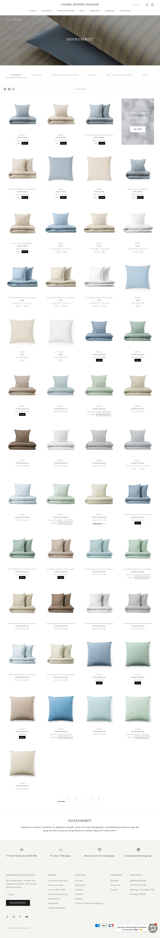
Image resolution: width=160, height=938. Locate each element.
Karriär (114, 889)
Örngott (93, 75)
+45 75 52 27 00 (138, 885)
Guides (78, 899)
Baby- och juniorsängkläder (119, 75)
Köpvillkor (53, 903)
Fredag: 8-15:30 (138, 894)
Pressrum (116, 885)
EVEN (61, 246)
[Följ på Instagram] (13, 917)
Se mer (138, 129)
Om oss (79, 880)
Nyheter (79, 894)
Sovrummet (47, 11)
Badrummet (95, 11)
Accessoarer (125, 11)
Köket (82, 11)
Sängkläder (36, 75)
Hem (7, 20)
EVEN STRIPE (22, 137)
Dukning (33, 11)
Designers (80, 885)
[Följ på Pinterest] (20, 917)
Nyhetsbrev (54, 899)
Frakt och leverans (58, 880)
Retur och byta (56, 885)
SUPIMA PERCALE (99, 354)
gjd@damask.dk (138, 880)
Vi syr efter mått (56, 889)
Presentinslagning (58, 894)
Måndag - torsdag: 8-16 (142, 889)
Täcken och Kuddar (66, 11)
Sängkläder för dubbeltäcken (65, 75)
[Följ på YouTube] (27, 917)
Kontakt (115, 880)
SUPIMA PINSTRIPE (22, 517)
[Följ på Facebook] (7, 917)
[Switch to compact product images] (13, 89)
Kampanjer (110, 11)
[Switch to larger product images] (5, 89)
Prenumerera (18, 903)
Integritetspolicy (57, 908)
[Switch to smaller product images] (9, 89)
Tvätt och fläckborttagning (89, 903)
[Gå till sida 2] (98, 799)
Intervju (79, 889)
